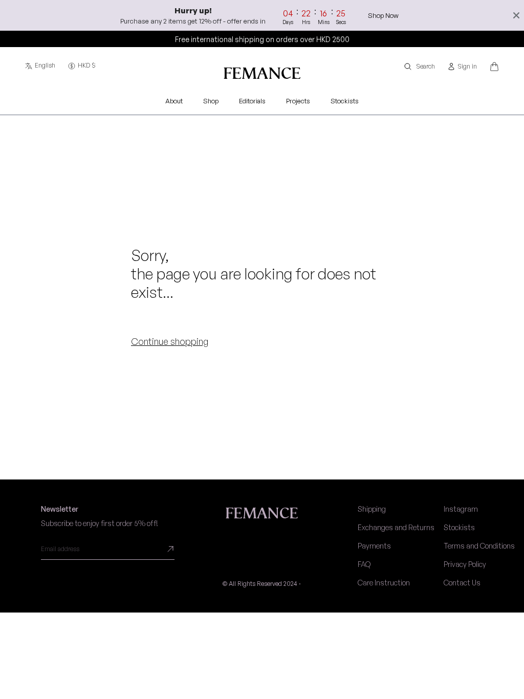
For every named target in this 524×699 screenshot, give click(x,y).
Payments (374, 545)
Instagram (461, 509)
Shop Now (383, 15)
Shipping (372, 509)
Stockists (459, 527)
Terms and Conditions (479, 545)
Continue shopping (169, 341)
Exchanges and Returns (396, 527)
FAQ (364, 564)
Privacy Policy (465, 564)
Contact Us (462, 582)
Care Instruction (384, 582)
